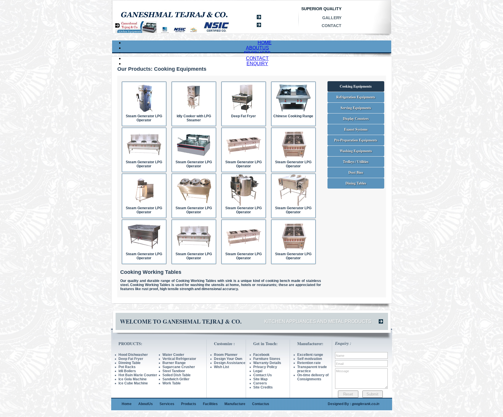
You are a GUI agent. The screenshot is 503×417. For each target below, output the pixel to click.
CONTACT (257, 58)
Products (188, 404)
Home (127, 404)
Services (167, 404)
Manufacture (234, 404)
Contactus (260, 404)
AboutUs (145, 404)
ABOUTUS (257, 47)
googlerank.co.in (365, 404)
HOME (265, 42)
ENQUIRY (257, 63)
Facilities (210, 404)
